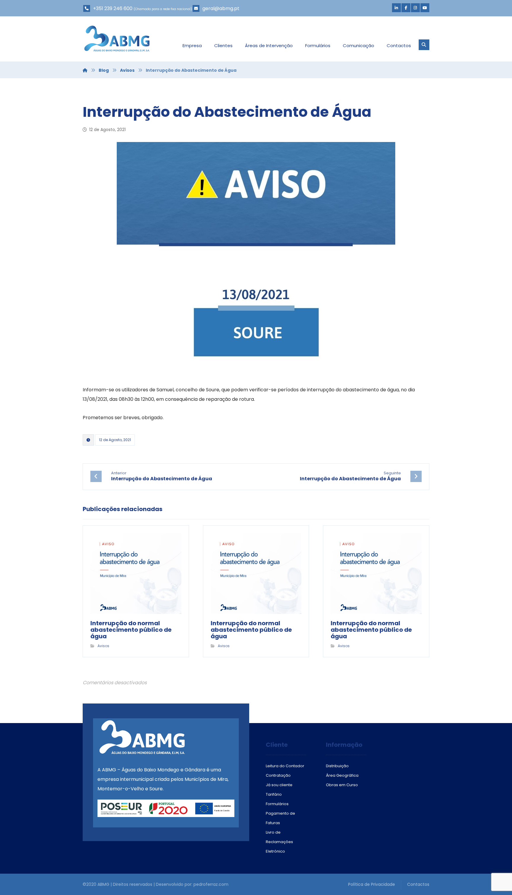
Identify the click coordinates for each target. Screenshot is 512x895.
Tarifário (274, 794)
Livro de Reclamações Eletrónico (279, 841)
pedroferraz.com (210, 884)
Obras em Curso (342, 785)
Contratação (278, 775)
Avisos (103, 645)
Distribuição (337, 766)
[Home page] (85, 70)
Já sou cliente (279, 785)
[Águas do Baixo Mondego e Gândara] (117, 38)
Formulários (277, 804)
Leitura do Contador (285, 766)
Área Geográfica (342, 775)
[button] (396, 7)
